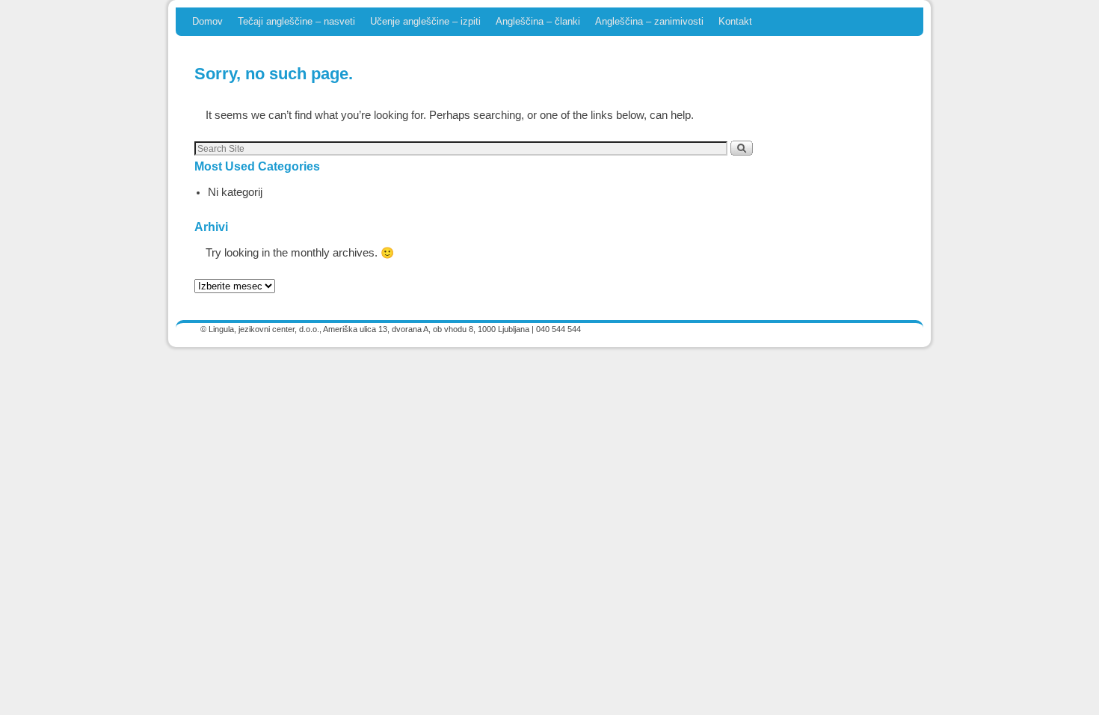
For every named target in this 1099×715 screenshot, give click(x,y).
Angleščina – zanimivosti (649, 21)
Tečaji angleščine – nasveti (296, 21)
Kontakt (735, 21)
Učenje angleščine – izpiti (425, 21)
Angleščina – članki (538, 21)
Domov (207, 21)
